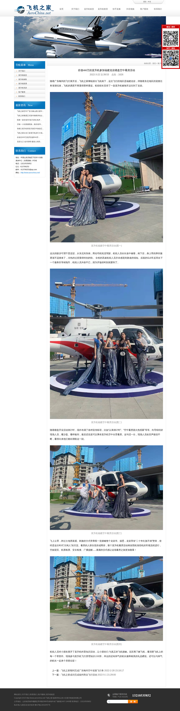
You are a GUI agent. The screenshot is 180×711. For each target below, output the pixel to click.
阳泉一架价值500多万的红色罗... (29, 120)
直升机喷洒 (103, 9)
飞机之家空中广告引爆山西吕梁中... (30, 111)
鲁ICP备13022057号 (42, 705)
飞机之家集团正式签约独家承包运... (30, 116)
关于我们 (75, 9)
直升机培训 (22, 88)
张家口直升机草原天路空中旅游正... (30, 129)
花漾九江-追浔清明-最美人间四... (29, 142)
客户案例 (144, 9)
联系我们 (158, 9)
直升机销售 (22, 79)
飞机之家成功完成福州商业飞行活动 (79, 675)
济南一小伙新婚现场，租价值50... (29, 124)
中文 (149, 2)
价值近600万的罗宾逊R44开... (28, 137)
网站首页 (17, 694)
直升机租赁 (89, 9)
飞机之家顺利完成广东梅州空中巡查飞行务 (82, 670)
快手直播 (117, 9)
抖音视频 (130, 9)
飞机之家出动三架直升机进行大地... (30, 133)
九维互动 (23, 705)
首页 (61, 9)
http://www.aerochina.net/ (30, 173)
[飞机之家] (90, 57)
